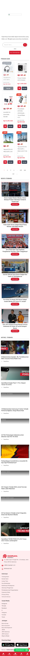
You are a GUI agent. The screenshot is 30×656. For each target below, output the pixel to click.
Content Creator (10, 497)
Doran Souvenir (6, 625)
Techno (8, 471)
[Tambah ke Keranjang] (19, 88)
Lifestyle (4, 419)
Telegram (4, 612)
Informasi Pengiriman (7, 587)
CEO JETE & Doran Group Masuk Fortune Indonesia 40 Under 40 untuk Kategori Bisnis (15, 321)
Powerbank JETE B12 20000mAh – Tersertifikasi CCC (21, 113)
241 (13, 174)
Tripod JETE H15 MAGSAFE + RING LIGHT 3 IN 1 (22, 150)
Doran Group (5, 623)
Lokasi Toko (5, 581)
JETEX (3, 629)
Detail (8, 88)
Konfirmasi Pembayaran (8, 585)
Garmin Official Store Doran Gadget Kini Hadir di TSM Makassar (15, 270)
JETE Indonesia (6, 631)
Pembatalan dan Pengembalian (10, 590)
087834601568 (8, 568)
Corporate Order (6, 592)
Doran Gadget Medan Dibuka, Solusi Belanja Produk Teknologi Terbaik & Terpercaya (15, 194)
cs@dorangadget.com (9, 565)
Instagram (4, 603)
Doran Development (7, 627)
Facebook (4, 608)
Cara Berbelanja (6, 583)
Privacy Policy (5, 594)
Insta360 (8, 445)
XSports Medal (5, 636)
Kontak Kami (5, 578)
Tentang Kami (5, 576)
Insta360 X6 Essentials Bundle (6, 114)
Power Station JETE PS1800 (22, 79)
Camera (3, 445)
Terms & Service (6, 596)
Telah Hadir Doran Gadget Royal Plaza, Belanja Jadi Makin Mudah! (15, 220)
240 (25, 170)
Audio (3, 341)
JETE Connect (5, 633)
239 (21, 170)
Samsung (4, 393)
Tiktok (3, 617)
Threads (4, 605)
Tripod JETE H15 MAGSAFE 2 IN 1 (8, 150)
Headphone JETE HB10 (6, 78)
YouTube (4, 614)
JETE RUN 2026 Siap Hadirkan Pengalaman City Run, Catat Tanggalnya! (15, 245)
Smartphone (5, 367)
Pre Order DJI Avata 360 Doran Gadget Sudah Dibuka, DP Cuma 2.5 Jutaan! (15, 295)
